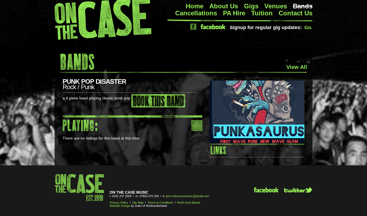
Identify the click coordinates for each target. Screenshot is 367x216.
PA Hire (234, 13)
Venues (275, 6)
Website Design (120, 205)
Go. (308, 27)
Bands (302, 6)
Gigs (251, 6)
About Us (223, 6)
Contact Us (295, 13)
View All (296, 67)
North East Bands (188, 202)
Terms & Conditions (160, 202)
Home (194, 6)
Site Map (137, 202)
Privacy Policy (119, 202)
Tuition (262, 13)
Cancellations (196, 13)
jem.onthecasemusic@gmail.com (187, 196)
